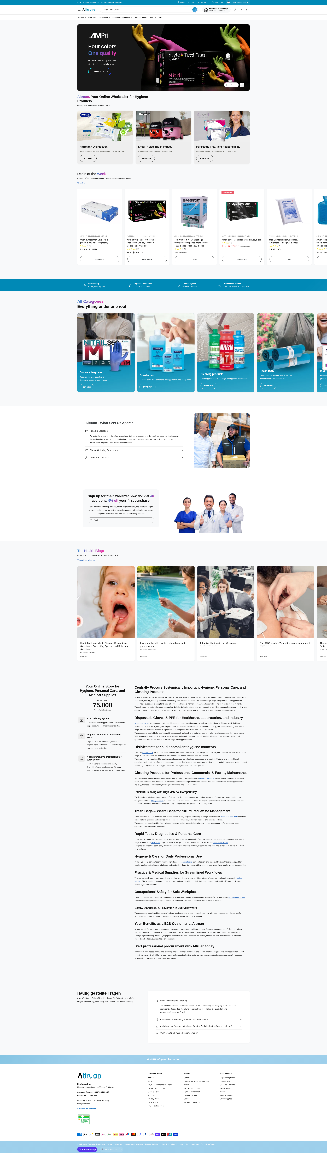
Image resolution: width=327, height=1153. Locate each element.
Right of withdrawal (192, 1092)
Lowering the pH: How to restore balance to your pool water (163, 644)
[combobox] (149, 10)
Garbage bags (225, 1088)
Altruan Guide (140, 17)
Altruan (85, 1144)
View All (80, 183)
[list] (163, 137)
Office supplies (226, 1099)
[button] (79, 10)
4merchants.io (100, 1144)
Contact (183, 2)
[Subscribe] (151, 520)
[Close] (324, 1059)
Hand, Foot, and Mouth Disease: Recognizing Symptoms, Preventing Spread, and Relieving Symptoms (104, 646)
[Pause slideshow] (242, 85)
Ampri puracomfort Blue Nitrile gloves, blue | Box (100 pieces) (94, 241)
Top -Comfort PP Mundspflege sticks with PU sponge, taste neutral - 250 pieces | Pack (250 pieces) (191, 243)
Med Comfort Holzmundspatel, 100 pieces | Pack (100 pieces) (283, 241)
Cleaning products (227, 1085)
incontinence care (220, 842)
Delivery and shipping (156, 1088)
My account (153, 1081)
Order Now (98, 71)
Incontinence (225, 1092)
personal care (186, 862)
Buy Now (88, 158)
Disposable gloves (142, 723)
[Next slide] (236, 85)
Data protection (190, 1095)
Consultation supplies (121, 17)
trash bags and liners (229, 817)
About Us (151, 1095)
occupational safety (237, 897)
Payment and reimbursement (160, 1085)
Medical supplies (226, 1095)
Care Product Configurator (200, 2)
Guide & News (153, 1092)
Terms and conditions (192, 1088)
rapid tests (155, 842)
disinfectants (147, 752)
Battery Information (192, 1102)
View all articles (84, 560)
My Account (219, 2)
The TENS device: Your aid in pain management (285, 643)
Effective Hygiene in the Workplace (218, 643)
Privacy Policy (154, 1099)
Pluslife (81, 17)
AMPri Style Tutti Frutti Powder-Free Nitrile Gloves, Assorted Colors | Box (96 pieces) (142, 243)
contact (151, 1078)
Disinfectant (225, 1081)
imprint (186, 1085)
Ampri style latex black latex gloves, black (241, 240)
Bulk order (99, 259)
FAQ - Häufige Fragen (157, 1106)
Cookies (187, 1099)
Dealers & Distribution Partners (196, 1081)
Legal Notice (153, 1102)
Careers (187, 1078)
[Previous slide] (226, 85)
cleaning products (206, 778)
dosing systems (157, 800)
